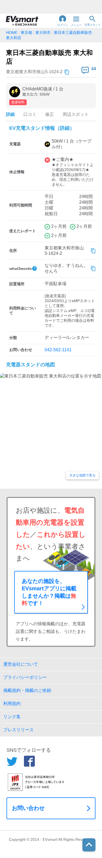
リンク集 (12, 716)
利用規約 (12, 703)
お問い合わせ (28, 808)
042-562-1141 (58, 349)
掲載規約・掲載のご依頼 (27, 690)
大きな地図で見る (82, 475)
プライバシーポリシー (25, 677)
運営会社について (20, 664)
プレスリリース (18, 729)
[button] (62, 20)
